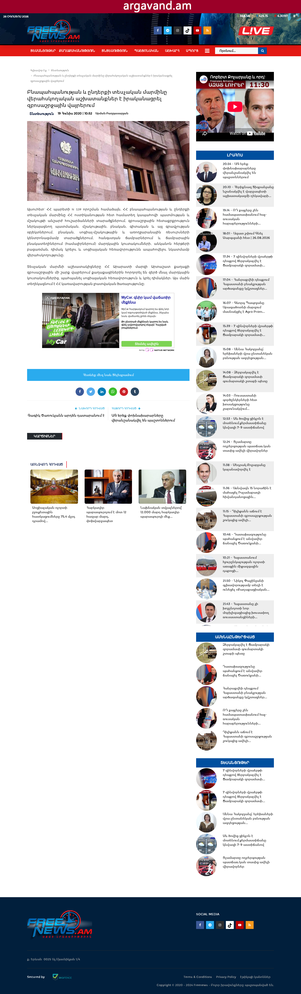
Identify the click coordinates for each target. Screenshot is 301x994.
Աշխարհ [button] (172, 51)
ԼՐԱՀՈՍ (235, 155)
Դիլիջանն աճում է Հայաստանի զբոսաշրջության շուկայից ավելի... (247, 515)
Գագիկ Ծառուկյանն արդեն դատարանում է (66, 415)
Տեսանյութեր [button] (43, 51)
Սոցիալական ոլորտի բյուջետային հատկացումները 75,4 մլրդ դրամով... (53, 514)
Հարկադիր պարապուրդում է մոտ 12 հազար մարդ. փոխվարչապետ (106, 514)
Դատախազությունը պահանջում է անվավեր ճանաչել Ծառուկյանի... (244, 538)
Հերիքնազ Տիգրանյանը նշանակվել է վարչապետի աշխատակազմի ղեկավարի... (248, 191)
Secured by (36, 977)
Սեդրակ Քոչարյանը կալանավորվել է (244, 467)
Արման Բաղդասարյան (111, 113)
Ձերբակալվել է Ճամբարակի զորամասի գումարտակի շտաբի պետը (245, 376)
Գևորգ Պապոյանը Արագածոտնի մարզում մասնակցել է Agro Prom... (244, 307)
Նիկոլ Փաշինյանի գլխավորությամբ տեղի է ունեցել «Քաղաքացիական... (246, 585)
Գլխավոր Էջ (38, 70)
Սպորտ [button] (192, 51)
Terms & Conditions (198, 977)
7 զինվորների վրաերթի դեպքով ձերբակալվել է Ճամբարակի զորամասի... (248, 261)
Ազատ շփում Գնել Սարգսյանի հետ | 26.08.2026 (246, 235)
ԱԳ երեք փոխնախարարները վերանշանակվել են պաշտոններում (143, 417)
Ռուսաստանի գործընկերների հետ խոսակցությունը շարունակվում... (240, 402)
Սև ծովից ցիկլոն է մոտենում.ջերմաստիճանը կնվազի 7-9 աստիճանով (244, 423)
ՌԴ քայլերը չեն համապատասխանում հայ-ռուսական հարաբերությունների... (245, 216)
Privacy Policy (226, 977)
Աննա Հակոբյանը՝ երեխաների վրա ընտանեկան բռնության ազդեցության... (247, 353)
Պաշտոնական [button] (146, 51)
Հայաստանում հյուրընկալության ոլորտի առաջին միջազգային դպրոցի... (244, 564)
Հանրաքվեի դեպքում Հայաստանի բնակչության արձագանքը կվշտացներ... (246, 284)
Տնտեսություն (60, 70)
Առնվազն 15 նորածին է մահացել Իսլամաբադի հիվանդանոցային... (247, 492)
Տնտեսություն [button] (115, 51)
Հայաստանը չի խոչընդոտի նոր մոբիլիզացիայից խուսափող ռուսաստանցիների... (246, 610)
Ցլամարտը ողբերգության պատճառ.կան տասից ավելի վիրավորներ (247, 446)
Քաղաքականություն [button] (77, 51)
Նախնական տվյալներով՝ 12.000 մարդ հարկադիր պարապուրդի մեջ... (161, 512)
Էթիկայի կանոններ (255, 977)
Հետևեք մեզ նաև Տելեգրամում (108, 375)
